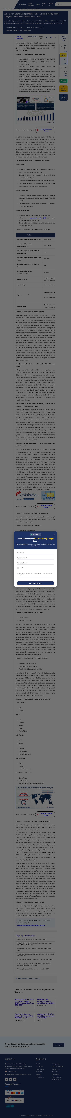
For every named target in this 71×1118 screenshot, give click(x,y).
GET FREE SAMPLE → (35, 583)
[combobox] (20, 568)
